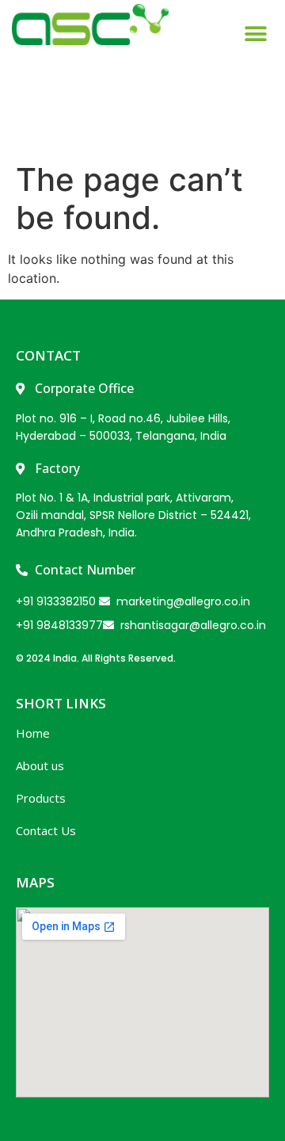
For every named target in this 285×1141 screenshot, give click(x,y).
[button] (255, 65)
